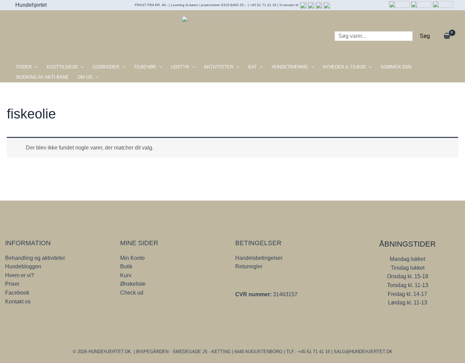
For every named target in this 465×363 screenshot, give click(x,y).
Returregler (248, 266)
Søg (425, 36)
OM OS (85, 77)
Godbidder (106, 66)
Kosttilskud (62, 66)
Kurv (125, 275)
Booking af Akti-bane (42, 77)
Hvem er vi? (19, 275)
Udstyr (180, 66)
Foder (24, 66)
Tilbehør (145, 66)
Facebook (17, 293)
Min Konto (132, 258)
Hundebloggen (23, 266)
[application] (35, 67)
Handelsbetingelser (259, 258)
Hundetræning (290, 66)
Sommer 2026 (396, 66)
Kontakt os (18, 301)
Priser (12, 284)
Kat (252, 66)
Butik (126, 266)
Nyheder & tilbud (344, 66)
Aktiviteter (218, 66)
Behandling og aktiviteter (35, 258)
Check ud (131, 293)
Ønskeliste (133, 284)
